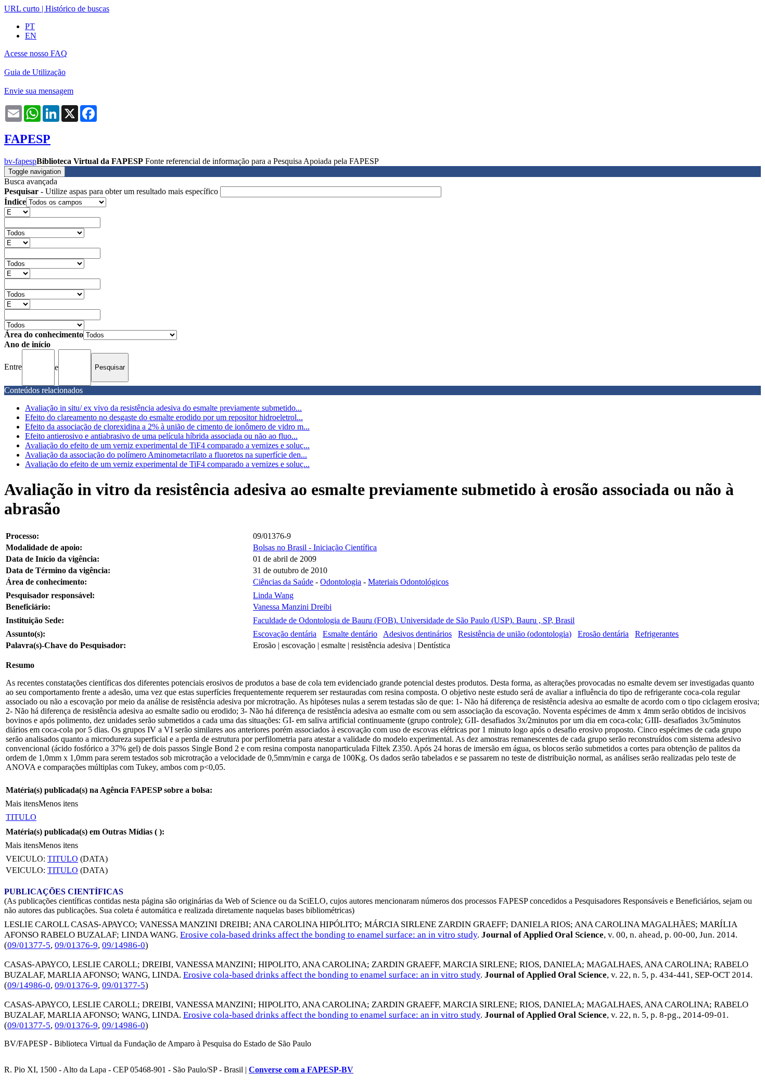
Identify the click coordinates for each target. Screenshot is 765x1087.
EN (30, 35)
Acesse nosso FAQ (35, 53)
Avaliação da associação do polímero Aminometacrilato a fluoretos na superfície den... (166, 454)
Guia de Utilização (35, 72)
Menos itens (58, 803)
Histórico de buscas (77, 8)
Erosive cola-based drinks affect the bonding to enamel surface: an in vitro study (328, 935)
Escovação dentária (284, 633)
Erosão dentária (603, 633)
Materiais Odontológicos (408, 581)
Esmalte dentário (350, 633)
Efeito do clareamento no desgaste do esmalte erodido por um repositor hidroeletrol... (164, 417)
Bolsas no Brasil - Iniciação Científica (315, 547)
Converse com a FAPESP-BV (301, 1069)
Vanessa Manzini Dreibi (292, 606)
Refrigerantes (657, 633)
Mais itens (22, 803)
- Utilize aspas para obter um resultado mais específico (112, 191)
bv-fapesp (20, 161)
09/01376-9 (76, 945)
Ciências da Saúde (283, 581)
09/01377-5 (28, 945)
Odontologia (340, 581)
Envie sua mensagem (38, 90)
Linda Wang (273, 595)
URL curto (22, 8)
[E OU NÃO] (17, 211)
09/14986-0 (123, 945)
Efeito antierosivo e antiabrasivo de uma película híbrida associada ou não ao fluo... (161, 436)
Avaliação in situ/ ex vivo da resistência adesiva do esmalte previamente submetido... (163, 407)
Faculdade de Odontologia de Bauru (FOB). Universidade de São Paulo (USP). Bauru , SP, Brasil (414, 620)
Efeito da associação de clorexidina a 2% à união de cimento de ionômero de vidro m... (167, 426)
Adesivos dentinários (417, 633)
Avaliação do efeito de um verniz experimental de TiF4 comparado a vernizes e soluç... (167, 445)
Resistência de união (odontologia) (514, 633)
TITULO (21, 817)
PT (30, 26)
